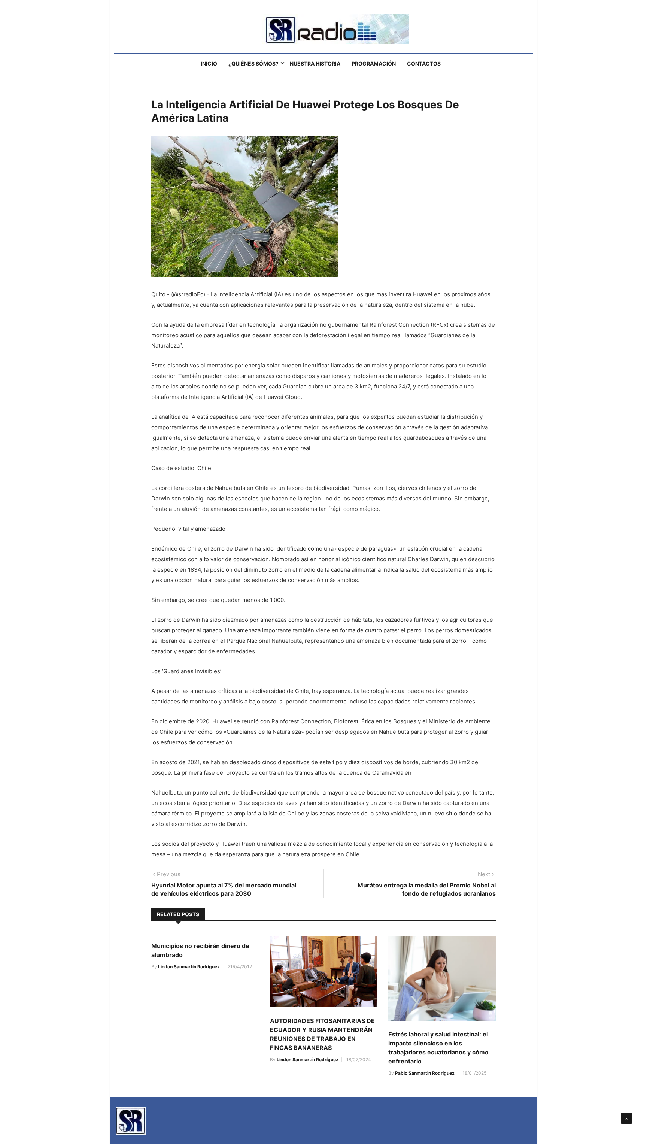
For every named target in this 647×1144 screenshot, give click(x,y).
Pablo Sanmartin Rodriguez (425, 1073)
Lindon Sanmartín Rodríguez (189, 966)
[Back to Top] (626, 1118)
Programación (374, 63)
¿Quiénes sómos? (253, 63)
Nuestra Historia (315, 63)
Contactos (424, 63)
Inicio (209, 63)
